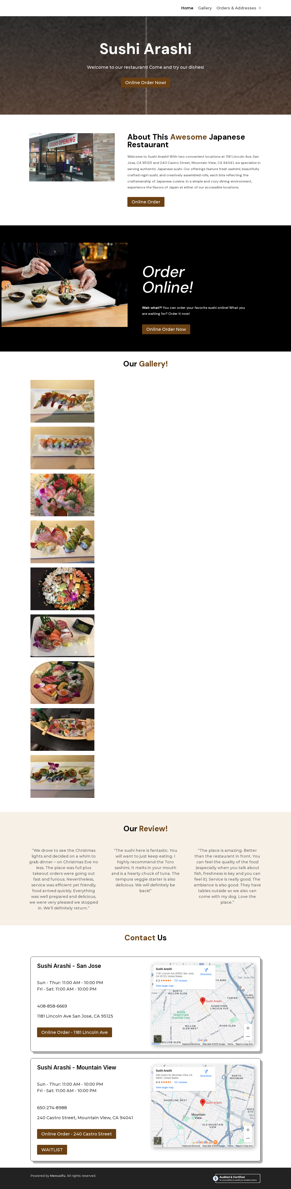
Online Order (146, 201)
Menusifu (57, 1176)
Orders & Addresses (236, 8)
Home (187, 8)
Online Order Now (166, 329)
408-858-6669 (52, 1006)
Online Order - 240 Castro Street (76, 1133)
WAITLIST (52, 1149)
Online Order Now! (145, 82)
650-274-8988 (52, 1107)
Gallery (205, 8)
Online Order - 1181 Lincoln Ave (74, 1032)
